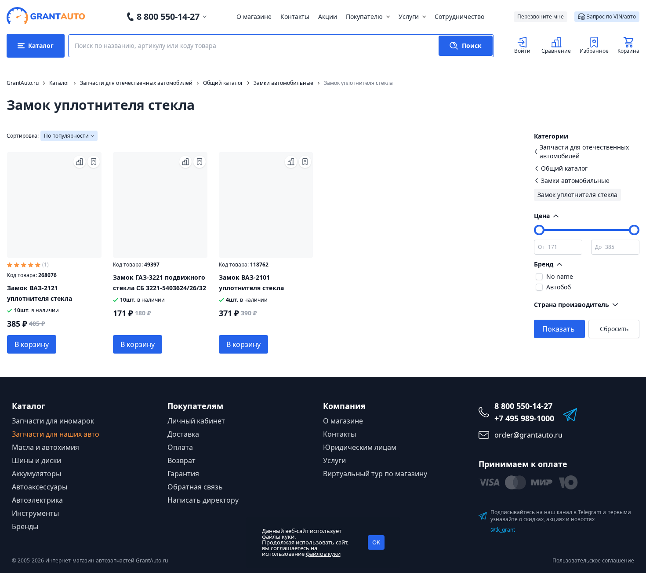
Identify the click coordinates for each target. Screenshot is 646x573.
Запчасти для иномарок (53, 421)
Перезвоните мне (540, 16)
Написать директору (203, 500)
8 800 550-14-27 (168, 16)
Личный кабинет (196, 421)
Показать (558, 329)
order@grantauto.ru (528, 435)
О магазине (254, 16)
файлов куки (323, 554)
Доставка (183, 434)
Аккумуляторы (36, 473)
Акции (327, 16)
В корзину (32, 344)
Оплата (180, 447)
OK (376, 542)
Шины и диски (36, 460)
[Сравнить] (79, 162)
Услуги (409, 16)
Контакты (294, 16)
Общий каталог (564, 168)
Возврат (181, 460)
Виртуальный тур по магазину (375, 473)
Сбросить (614, 329)
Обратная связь (195, 487)
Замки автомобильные (575, 180)
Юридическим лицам (359, 447)
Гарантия (183, 473)
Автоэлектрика (37, 500)
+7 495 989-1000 (524, 418)
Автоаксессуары (39, 487)
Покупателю (364, 16)
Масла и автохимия (45, 447)
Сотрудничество (459, 16)
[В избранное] (93, 162)
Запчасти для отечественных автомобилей (584, 151)
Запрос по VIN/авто (611, 16)
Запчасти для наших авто (55, 434)
